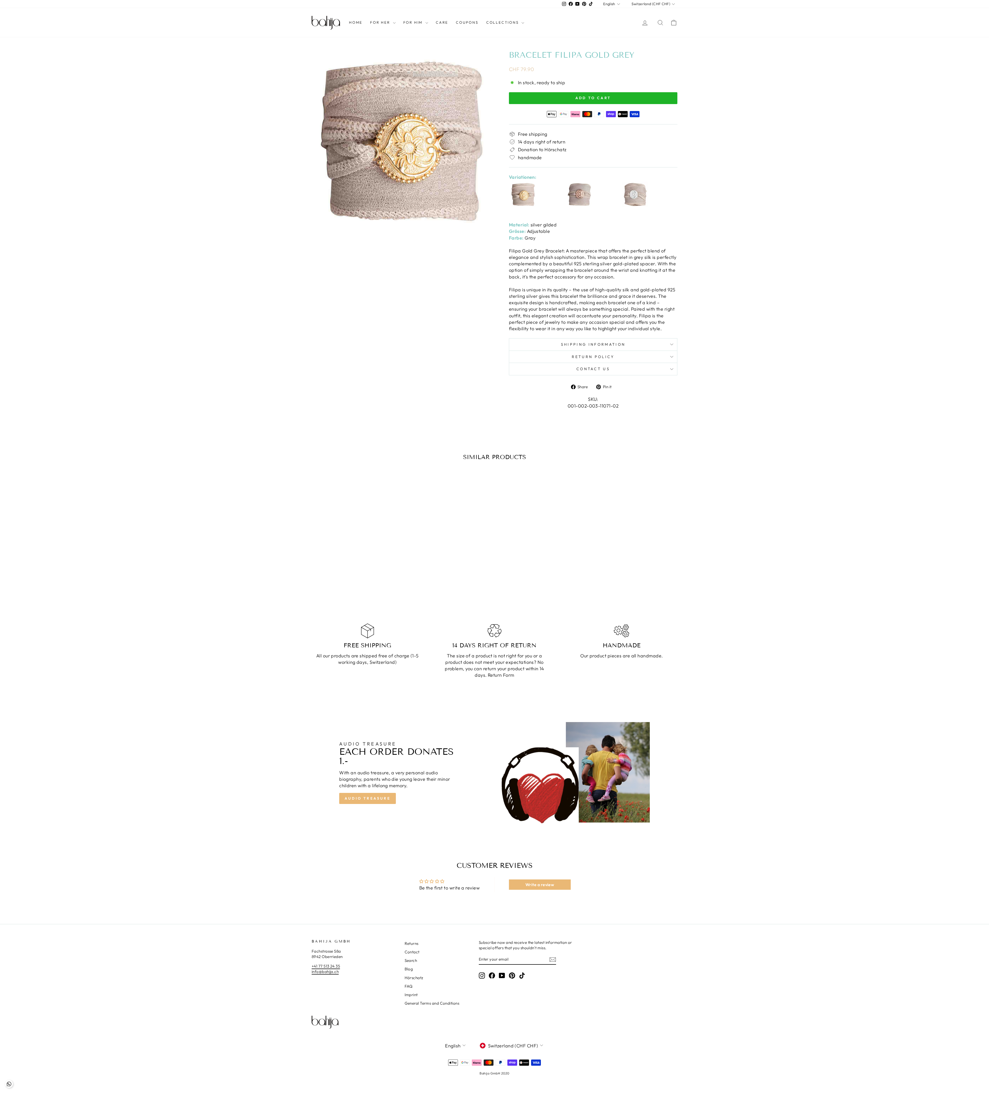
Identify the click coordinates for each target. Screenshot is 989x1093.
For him (413, 22)
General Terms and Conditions (432, 1003)
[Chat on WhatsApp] (9, 1084)
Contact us (593, 369)
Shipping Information (593, 344)
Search (411, 960)
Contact (412, 952)
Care (442, 22)
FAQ (409, 986)
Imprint (411, 994)
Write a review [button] (539, 884)
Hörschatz (414, 977)
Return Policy (593, 356)
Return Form (501, 675)
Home (355, 22)
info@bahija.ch (325, 971)
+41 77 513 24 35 (326, 966)
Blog (409, 969)
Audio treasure (367, 798)
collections (503, 22)
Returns (412, 943)
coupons (467, 22)
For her (380, 22)
